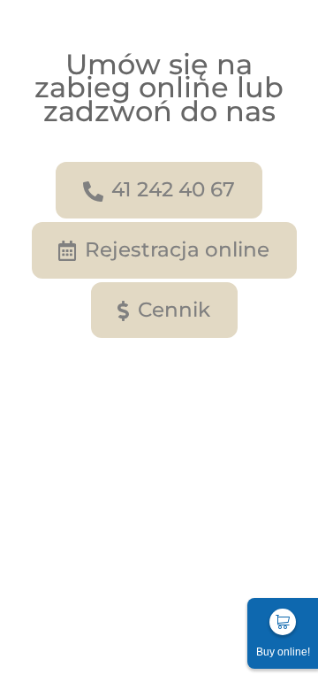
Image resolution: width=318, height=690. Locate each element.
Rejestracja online (177, 249)
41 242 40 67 (173, 189)
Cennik (174, 309)
